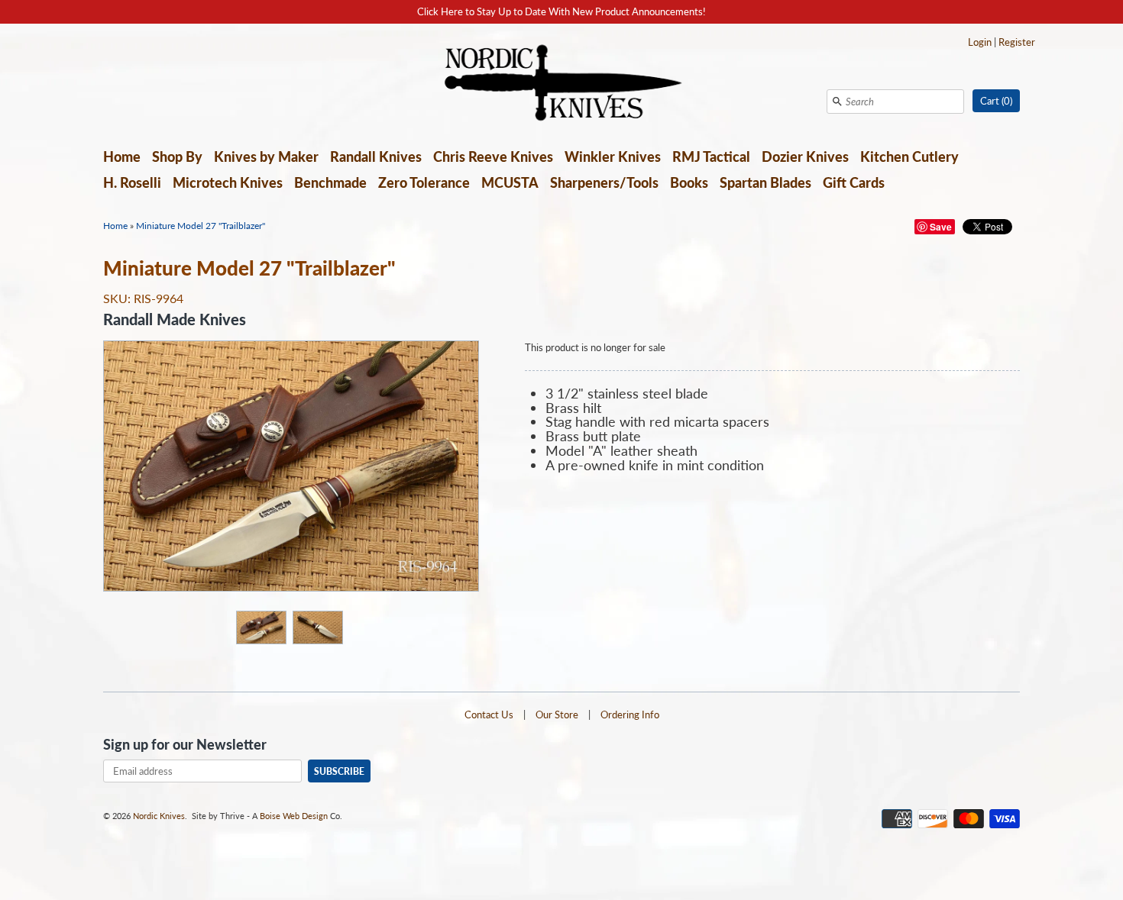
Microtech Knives (228, 182)
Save (941, 227)
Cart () (996, 101)
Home (122, 156)
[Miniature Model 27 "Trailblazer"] (260, 627)
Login (980, 42)
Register (1016, 42)
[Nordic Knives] (562, 84)
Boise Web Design (294, 816)
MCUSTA (510, 182)
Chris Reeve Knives (493, 156)
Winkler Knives (613, 156)
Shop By (177, 156)
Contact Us (488, 714)
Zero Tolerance (424, 182)
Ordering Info (629, 714)
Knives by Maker (266, 156)
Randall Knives (376, 156)
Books (689, 182)
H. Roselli (132, 182)
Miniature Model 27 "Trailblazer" (200, 225)
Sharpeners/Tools (604, 182)
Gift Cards (854, 182)
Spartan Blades (765, 182)
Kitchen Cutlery (909, 156)
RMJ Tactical (711, 156)
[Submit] (837, 101)
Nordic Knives (159, 816)
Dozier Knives (805, 156)
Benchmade (330, 182)
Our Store (557, 714)
